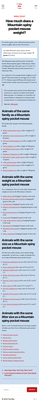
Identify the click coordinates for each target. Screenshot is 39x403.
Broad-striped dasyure (10, 343)
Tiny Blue (11, 399)
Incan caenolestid (9, 267)
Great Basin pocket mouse (12, 165)
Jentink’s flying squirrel (11, 294)
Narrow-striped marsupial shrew (14, 352)
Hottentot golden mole (10, 270)
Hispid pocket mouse (10, 341)
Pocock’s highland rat (10, 289)
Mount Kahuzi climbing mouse (13, 361)
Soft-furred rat (8, 226)
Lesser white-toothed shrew (12, 358)
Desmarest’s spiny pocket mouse (14, 157)
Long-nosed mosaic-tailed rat (13, 220)
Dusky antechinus (9, 234)
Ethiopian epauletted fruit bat (13, 262)
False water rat (8, 286)
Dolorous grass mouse (10, 335)
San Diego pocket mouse (11, 149)
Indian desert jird (8, 196)
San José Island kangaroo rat (12, 141)
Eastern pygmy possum (11, 349)
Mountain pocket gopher (11, 229)
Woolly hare (7, 338)
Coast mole (7, 218)
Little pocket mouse (9, 162)
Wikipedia (14, 104)
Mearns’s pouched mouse (11, 207)
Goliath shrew (7, 204)
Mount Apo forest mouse (11, 275)
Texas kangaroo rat (9, 146)
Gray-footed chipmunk (10, 304)
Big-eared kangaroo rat (10, 212)
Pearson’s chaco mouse (11, 281)
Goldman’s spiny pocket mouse (13, 136)
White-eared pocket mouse (12, 130)
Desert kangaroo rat (9, 170)
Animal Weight (19, 16)
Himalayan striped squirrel (12, 299)
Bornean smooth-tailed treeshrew (14, 199)
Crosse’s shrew (8, 346)
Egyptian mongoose (9, 355)
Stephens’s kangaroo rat (11, 154)
